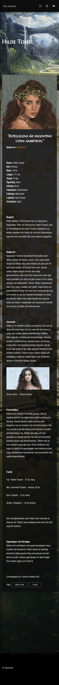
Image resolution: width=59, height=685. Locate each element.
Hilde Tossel (19, 585)
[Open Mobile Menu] (40, 6)
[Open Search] (47, 6)
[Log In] (54, 6)
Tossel (35, 585)
